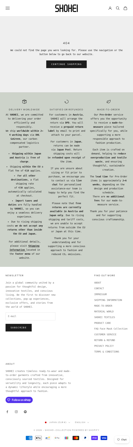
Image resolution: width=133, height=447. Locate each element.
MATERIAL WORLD (104, 311)
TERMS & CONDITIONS (106, 351)
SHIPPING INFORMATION (108, 300)
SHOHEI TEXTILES (104, 317)
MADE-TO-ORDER (103, 305)
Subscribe (19, 327)
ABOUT (97, 282)
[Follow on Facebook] (7, 411)
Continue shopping (66, 64)
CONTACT (99, 288)
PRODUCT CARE (102, 323)
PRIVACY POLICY (104, 346)
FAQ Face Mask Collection (110, 328)
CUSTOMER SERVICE (105, 334)
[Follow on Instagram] (16, 411)
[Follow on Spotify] (25, 411)
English (80, 422)
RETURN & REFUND (104, 340)
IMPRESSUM (100, 294)
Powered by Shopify (85, 430)
